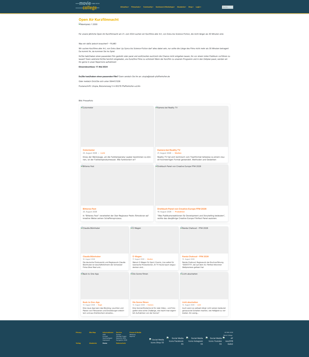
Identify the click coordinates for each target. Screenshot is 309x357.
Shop (190, 7)
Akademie (181, 7)
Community (147, 7)
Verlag (78, 343)
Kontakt (105, 336)
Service (119, 332)
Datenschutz (121, 343)
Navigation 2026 (121, 340)
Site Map (92, 332)
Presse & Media (135, 332)
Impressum (106, 340)
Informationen (108, 332)
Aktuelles (124, 7)
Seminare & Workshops (165, 7)
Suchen (118, 335)
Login (198, 7)
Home (105, 343)
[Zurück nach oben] (306, 354)
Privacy (78, 332)
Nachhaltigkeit (107, 338)
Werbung (132, 335)
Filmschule (135, 7)
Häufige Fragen (121, 336)
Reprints (132, 336)
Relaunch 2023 (121, 338)
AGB (104, 335)
